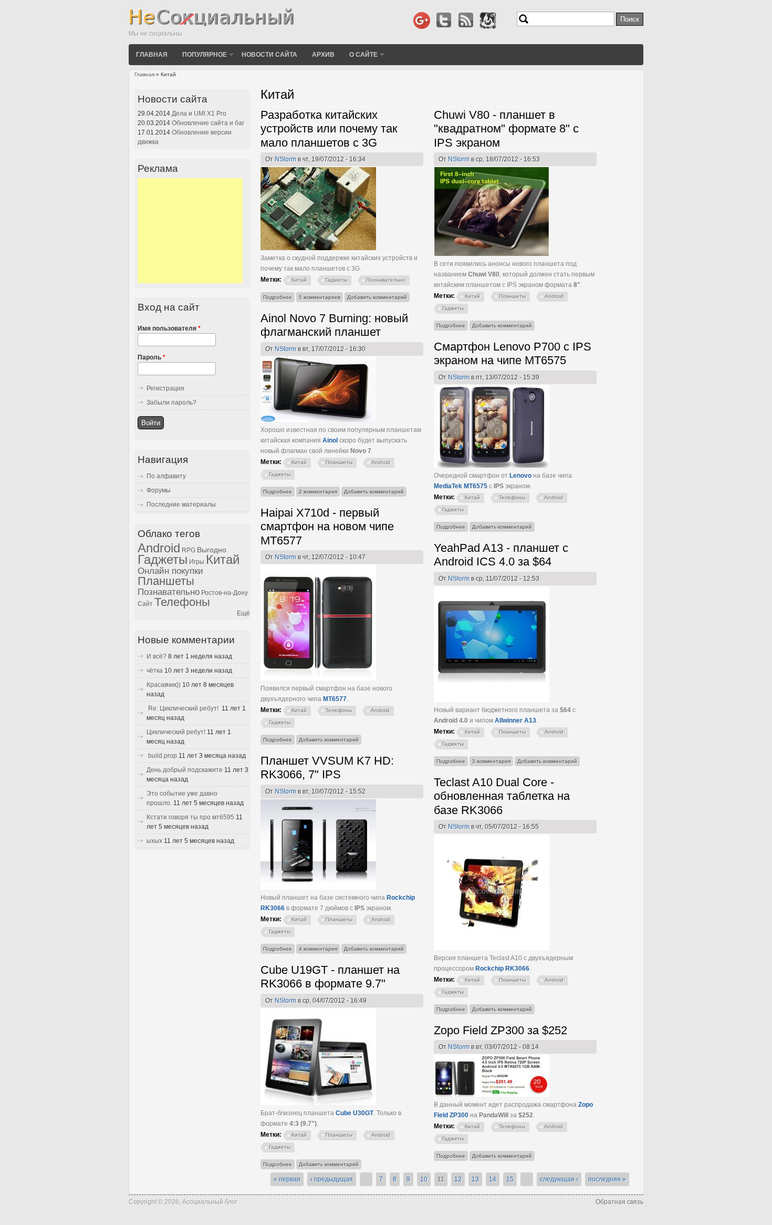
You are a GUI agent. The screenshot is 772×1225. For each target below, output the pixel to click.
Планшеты (512, 296)
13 (475, 1179)
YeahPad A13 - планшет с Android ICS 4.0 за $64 (501, 554)
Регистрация (165, 388)
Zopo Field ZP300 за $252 (500, 1030)
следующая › (559, 1179)
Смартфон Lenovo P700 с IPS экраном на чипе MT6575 (512, 353)
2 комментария (318, 492)
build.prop (162, 755)
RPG (188, 550)
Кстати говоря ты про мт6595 (190, 817)
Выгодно (211, 549)
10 (423, 1179)
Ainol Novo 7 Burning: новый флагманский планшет (334, 325)
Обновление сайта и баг (208, 123)
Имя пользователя (169, 328)
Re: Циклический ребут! (183, 708)
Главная (152, 54)
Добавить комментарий (377, 297)
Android (554, 296)
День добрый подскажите (185, 770)
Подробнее (279, 298)
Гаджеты (336, 280)
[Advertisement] (190, 230)
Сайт (145, 604)
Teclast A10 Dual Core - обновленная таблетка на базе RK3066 (502, 796)
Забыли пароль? (171, 402)
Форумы (159, 490)
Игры (196, 561)
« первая (287, 1179)
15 (510, 1179)
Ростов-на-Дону (224, 592)
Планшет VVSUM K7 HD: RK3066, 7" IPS (327, 767)
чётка (155, 670)
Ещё (243, 613)
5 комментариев (319, 297)
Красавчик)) (164, 684)
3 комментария (491, 761)
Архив (323, 54)
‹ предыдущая (331, 1179)
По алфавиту (166, 476)
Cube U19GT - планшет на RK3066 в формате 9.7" (330, 976)
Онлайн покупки (170, 571)
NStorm (285, 159)
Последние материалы (181, 504)
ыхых (154, 841)
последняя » (607, 1179)
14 (492, 1179)
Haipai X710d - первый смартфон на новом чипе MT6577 (327, 526)
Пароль (151, 357)
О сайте (363, 54)
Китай (299, 280)
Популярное (204, 54)
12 (458, 1179)
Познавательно (385, 280)
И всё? (156, 656)
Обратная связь (619, 1202)
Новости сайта (269, 54)
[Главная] (211, 24)
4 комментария (318, 949)
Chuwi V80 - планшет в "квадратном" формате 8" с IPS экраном (506, 128)
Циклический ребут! (176, 732)
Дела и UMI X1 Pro (199, 113)
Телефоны (512, 497)
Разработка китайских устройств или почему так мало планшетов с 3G (329, 128)
